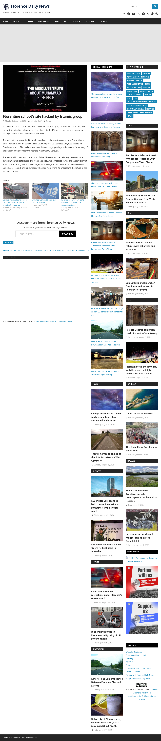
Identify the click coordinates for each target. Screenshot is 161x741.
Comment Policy (133, 672)
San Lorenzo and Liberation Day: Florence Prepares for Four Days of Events (140, 286)
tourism (146, 73)
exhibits (130, 73)
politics (152, 102)
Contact (129, 665)
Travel (30, 21)
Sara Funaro (132, 91)
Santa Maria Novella (135, 109)
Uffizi (138, 73)
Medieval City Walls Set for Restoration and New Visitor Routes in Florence (141, 199)
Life (66, 21)
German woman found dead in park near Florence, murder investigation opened (15, 202)
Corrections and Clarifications (138, 668)
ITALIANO (131, 461)
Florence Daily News (30, 6)
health (130, 116)
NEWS (95, 384)
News (5, 21)
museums (145, 77)
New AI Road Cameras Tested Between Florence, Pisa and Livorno (107, 682)
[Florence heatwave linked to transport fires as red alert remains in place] (74, 191)
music (147, 84)
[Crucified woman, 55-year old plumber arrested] (45, 191)
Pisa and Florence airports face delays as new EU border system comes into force (107, 311)
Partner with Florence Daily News (140, 675)
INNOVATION (98, 649)
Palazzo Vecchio (134, 87)
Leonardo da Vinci (134, 95)
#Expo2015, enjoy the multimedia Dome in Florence (26, 250)
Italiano (103, 21)
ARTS (129, 126)
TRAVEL (96, 562)
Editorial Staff (36, 121)
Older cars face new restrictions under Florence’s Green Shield (106, 595)
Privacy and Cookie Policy (136, 655)
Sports (76, 21)
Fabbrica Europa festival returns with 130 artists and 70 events (140, 246)
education (8, 243)
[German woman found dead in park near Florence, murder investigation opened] (16, 191)
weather (130, 80)
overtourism (132, 112)
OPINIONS (131, 384)
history (148, 95)
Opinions (89, 21)
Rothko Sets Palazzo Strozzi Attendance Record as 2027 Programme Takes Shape (103, 245)
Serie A (139, 80)
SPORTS (130, 300)
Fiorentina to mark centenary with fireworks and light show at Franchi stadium (106, 278)
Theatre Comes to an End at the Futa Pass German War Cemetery (106, 457)
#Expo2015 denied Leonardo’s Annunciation (68, 250)
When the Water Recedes (139, 413)
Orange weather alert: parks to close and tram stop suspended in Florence (106, 417)
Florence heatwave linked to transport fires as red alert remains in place (72, 202)
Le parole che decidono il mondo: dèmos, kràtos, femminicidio (139, 538)
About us (129, 662)
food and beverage (135, 84)
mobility (146, 87)
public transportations (137, 105)
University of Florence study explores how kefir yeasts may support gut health (106, 722)
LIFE (129, 213)
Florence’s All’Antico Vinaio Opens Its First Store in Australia (106, 548)
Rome (129, 98)
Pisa (135, 98)
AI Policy (129, 658)
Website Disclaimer (134, 652)
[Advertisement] (80, 43)
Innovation (43, 21)
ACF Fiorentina (133, 77)
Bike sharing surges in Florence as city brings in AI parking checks (106, 635)
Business (17, 21)
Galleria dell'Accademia (137, 102)
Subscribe (67, 234)
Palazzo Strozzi (146, 91)
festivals (150, 109)
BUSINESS (97, 471)
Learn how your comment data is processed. (54, 321)
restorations (146, 112)
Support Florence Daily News (138, 678)
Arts (57, 21)
